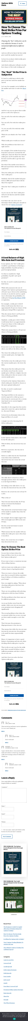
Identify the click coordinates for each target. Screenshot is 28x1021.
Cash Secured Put (9, 960)
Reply (3, 731)
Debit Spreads (7, 973)
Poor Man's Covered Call (11, 986)
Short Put (6, 996)
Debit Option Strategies (10, 970)
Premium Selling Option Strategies (17, 710)
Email (3, 814)
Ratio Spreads (7, 993)
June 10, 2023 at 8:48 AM (14, 736)
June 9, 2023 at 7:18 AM (10, 723)
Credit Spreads (8, 966)
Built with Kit (14, 249)
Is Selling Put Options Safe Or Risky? (14, 939)
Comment (4, 787)
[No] (26, 1016)
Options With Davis (7, 4)
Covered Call (7, 963)
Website (3, 822)
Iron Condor (7, 976)
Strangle (6, 999)
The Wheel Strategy (9, 1003)
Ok (14, 1018)
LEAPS (5, 983)
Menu (23, 3)
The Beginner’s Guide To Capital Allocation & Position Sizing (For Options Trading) (13, 928)
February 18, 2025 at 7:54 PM (15, 764)
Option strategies (16, 204)
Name (3, 806)
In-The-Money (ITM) (19, 298)
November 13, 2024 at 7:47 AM (11, 747)
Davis (10, 735)
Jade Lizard (7, 980)
